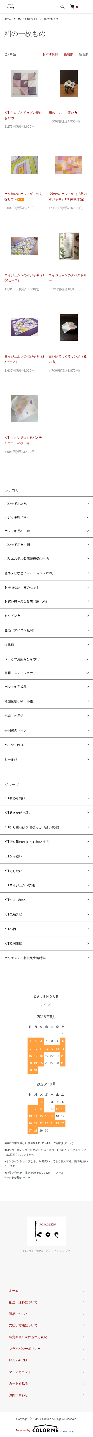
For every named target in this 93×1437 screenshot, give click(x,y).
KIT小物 (10, 929)
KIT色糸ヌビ (13, 914)
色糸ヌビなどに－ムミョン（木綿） (30, 573)
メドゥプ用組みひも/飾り (22, 659)
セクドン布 (12, 615)
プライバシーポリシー (25, 1348)
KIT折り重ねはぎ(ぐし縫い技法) (27, 841)
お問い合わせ (18, 1395)
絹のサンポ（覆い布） (64, 112)
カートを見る (18, 1383)
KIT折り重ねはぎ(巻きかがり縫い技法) (32, 827)
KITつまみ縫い (15, 899)
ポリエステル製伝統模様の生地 (27, 558)
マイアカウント (20, 1371)
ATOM (22, 1360)
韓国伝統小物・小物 (19, 701)
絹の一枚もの (51, 18)
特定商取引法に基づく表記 (28, 1337)
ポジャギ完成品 (16, 686)
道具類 (9, 644)
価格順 (68, 54)
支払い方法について (23, 1325)
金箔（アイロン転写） (20, 630)
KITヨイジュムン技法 (20, 885)
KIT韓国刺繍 (13, 943)
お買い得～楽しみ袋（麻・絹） (27, 601)
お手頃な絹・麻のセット (22, 587)
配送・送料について (23, 1302)
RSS (12, 1360)
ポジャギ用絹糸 (16, 503)
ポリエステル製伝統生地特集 (25, 957)
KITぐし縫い (13, 870)
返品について (18, 1313)
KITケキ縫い (13, 856)
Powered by (23, 1430)
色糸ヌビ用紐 (14, 715)
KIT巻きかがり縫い (18, 812)
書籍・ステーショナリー (22, 672)
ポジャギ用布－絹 (17, 544)
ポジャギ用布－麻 (17, 530)
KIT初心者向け (15, 798)
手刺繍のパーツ (16, 730)
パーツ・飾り (14, 744)
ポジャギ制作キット (28, 18)
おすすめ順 (50, 54)
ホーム (8, 18)
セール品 (11, 759)
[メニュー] (86, 6)
